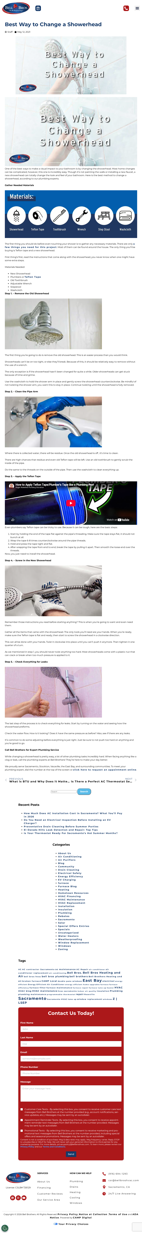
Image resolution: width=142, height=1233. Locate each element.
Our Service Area (48, 1200)
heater (110, 988)
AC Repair (82, 969)
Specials (64, 929)
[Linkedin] (12, 1197)
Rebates (64, 916)
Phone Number (30, 1067)
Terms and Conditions (54, 1146)
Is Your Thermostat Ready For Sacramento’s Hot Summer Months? (71, 833)
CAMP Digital (82, 1217)
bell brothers (78, 976)
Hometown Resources (73, 893)
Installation (66, 906)
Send (71, 1154)
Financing (44, 1187)
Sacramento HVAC (57, 999)
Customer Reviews (50, 1193)
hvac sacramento (67, 991)
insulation (103, 991)
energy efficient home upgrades (82, 984)
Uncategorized (68, 932)
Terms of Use (118, 1214)
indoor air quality (87, 991)
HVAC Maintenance (71, 899)
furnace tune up (97, 988)
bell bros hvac (32, 977)
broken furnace (31, 981)
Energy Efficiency (70, 876)
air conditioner (97, 969)
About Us (64, 853)
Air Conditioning (70, 856)
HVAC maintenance (45, 991)
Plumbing (65, 913)
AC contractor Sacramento (38, 969)
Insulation (65, 909)
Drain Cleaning (68, 870)
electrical (108, 981)
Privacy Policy (27, 1146)
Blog (61, 863)
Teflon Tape (33, 277)
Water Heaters (68, 936)
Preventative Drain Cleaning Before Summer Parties (61, 826)
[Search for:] (64, 791)
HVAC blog (25, 991)
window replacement (89, 999)
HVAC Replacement (71, 903)
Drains (74, 1187)
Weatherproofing (70, 939)
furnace (63, 883)
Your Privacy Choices (73, 1224)
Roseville (89, 994)
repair (80, 994)
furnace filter (38, 988)
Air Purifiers (67, 860)
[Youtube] (23, 1197)
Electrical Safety (70, 873)
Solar (61, 923)
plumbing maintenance (32, 994)
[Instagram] (18, 1197)
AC (20, 969)
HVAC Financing (69, 896)
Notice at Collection (93, 1214)
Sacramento (66, 919)
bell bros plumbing (55, 976)
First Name (27, 1022)
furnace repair (80, 988)
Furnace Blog (67, 886)
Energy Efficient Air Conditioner (46, 984)
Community (66, 866)
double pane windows (70, 981)
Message (26, 1081)
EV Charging (67, 879)
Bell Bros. (74, 972)
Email (24, 1052)
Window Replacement (73, 942)
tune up (72, 999)
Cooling (75, 1197)
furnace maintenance (59, 988)
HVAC (119, 987)
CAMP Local (49, 981)
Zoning (63, 949)
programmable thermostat (61, 994)
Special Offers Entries (73, 926)
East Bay (92, 980)
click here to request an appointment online (104, 769)
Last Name (27, 1037)
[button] (137, 8)
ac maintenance (65, 969)
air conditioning (58, 973)
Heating (63, 889)
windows (107, 999)
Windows (64, 946)
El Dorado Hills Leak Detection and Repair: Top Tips (61, 830)
